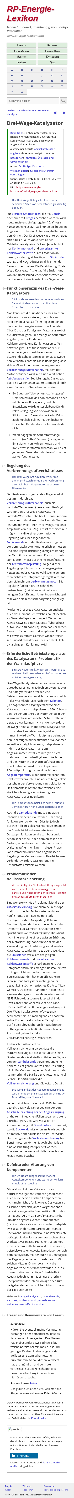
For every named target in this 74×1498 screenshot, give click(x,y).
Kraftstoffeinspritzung (26, 564)
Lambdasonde (15, 542)
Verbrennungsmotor (44, 581)
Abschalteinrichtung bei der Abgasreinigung (35, 1112)
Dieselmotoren (43, 1125)
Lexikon (21, 45)
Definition (16, 133)
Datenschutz (50, 1486)
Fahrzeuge (31, 157)
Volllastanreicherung (19, 907)
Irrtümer (21, 62)
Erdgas (30, 218)
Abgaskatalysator (44, 149)
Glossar (21, 56)
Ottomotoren (32, 214)
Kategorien (52, 56)
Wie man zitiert (19, 170)
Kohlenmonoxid (22, 248)
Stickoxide (57, 257)
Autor (33, 1383)
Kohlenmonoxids (18, 959)
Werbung (27, 1486)
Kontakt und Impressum (56, 1489)
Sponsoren (28, 1489)
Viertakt (17, 214)
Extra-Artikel (21, 51)
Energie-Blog (52, 51)
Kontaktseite (38, 1418)
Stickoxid (22, 1129)
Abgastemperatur (18, 775)
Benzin (56, 214)
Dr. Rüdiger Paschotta (31, 166)
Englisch (15, 153)
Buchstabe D (26, 110)
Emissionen (19, 955)
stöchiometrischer (19, 378)
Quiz (52, 62)
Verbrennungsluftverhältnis (25, 370)
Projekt (8, 1486)
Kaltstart (55, 701)
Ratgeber (52, 45)
